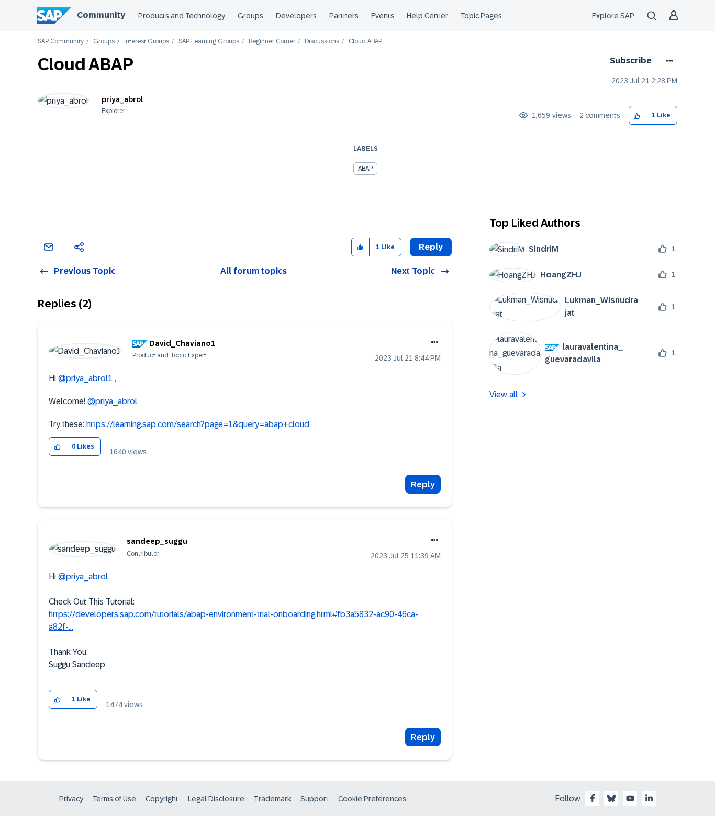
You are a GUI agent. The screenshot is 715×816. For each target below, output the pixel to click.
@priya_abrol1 (85, 378)
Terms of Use (114, 799)
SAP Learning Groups (208, 41)
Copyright (162, 799)
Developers (296, 16)
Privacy (71, 799)
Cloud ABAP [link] (365, 41)
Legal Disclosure (216, 799)
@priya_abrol (112, 401)
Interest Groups (146, 41)
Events (382, 16)
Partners (344, 16)
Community (101, 14)
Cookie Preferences (372, 799)
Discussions (322, 41)
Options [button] (667, 60)
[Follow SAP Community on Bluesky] (611, 798)
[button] (637, 115)
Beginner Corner (272, 41)
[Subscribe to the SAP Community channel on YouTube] (630, 798)
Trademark (272, 799)
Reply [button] (431, 246)
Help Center (427, 16)
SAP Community (61, 41)
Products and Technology (181, 16)
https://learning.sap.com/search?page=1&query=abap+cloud (197, 424)
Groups (250, 16)
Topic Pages (481, 16)
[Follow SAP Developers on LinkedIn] (649, 798)
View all (503, 394)
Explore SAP (613, 16)
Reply (423, 484)
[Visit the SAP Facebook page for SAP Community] (592, 798)
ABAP (365, 168)
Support (314, 799)
